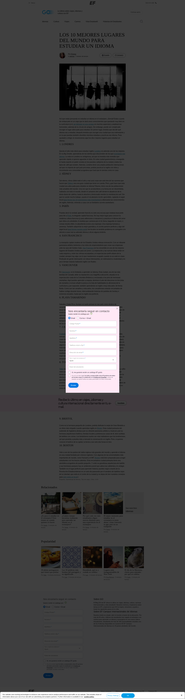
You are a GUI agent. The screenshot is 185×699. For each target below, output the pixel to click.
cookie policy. (89, 697)
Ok (128, 695)
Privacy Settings (113, 695)
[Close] (181, 695)
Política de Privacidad (100, 377)
